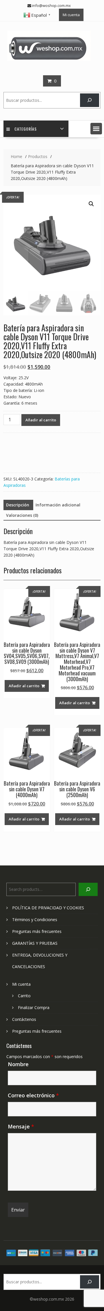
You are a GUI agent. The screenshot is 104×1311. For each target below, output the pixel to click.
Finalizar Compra (33, 1007)
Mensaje (21, 1126)
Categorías (25, 129)
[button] (96, 128)
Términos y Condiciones (34, 919)
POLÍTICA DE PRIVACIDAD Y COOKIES (48, 907)
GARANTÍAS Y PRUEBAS (34, 943)
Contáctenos (24, 1019)
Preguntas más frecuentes (37, 931)
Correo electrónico (33, 1095)
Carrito (24, 995)
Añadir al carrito (40, 419)
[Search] (89, 100)
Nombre (18, 1064)
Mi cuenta (71, 14)
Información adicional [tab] (58, 505)
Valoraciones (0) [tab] (22, 515)
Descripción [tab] (17, 505)
